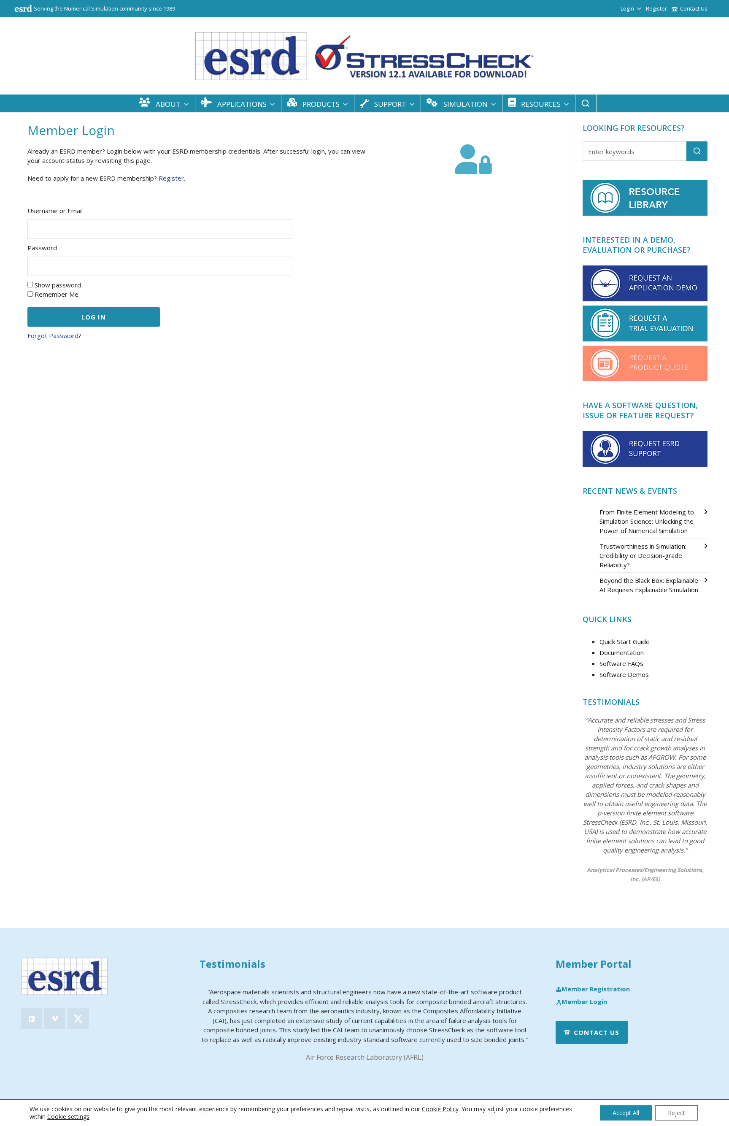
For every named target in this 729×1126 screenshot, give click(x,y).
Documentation (621, 652)
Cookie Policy (440, 1109)
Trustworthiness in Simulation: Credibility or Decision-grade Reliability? (642, 555)
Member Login (584, 1002)
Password (42, 248)
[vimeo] (54, 1018)
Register (656, 8)
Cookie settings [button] (68, 1116)
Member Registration (596, 989)
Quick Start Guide (624, 641)
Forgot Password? (54, 335)
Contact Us (693, 8)
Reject (676, 1113)
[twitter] (78, 1018)
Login (627, 8)
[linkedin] (31, 1018)
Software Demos (624, 674)
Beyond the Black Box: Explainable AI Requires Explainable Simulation (648, 585)
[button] (696, 151)
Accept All (626, 1113)
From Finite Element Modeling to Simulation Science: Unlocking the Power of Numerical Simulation (646, 521)
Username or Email (55, 210)
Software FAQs (621, 663)
